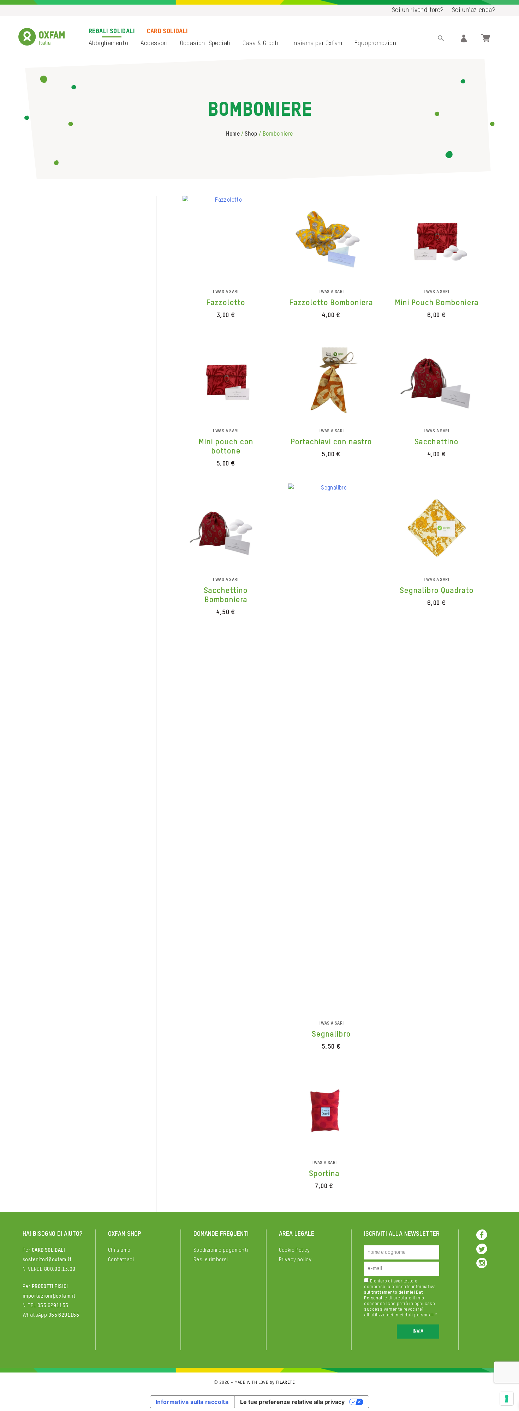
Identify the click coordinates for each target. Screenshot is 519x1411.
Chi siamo (119, 1250)
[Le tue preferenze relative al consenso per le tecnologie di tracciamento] (506, 1398)
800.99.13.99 (60, 1269)
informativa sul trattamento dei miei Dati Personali (400, 1292)
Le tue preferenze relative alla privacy (292, 1401)
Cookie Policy (294, 1250)
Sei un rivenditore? (418, 10)
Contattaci (121, 1259)
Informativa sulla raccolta (192, 1401)
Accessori (154, 43)
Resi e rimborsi (210, 1259)
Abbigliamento (108, 43)
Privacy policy (295, 1259)
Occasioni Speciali (205, 43)
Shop (251, 134)
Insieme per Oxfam (317, 43)
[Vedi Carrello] (485, 37)
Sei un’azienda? (473, 10)
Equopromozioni (376, 43)
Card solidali (167, 31)
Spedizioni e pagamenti (220, 1250)
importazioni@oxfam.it (49, 1296)
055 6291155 (52, 1305)
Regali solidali (112, 31)
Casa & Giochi (261, 43)
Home (233, 134)
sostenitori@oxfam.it (47, 1259)
